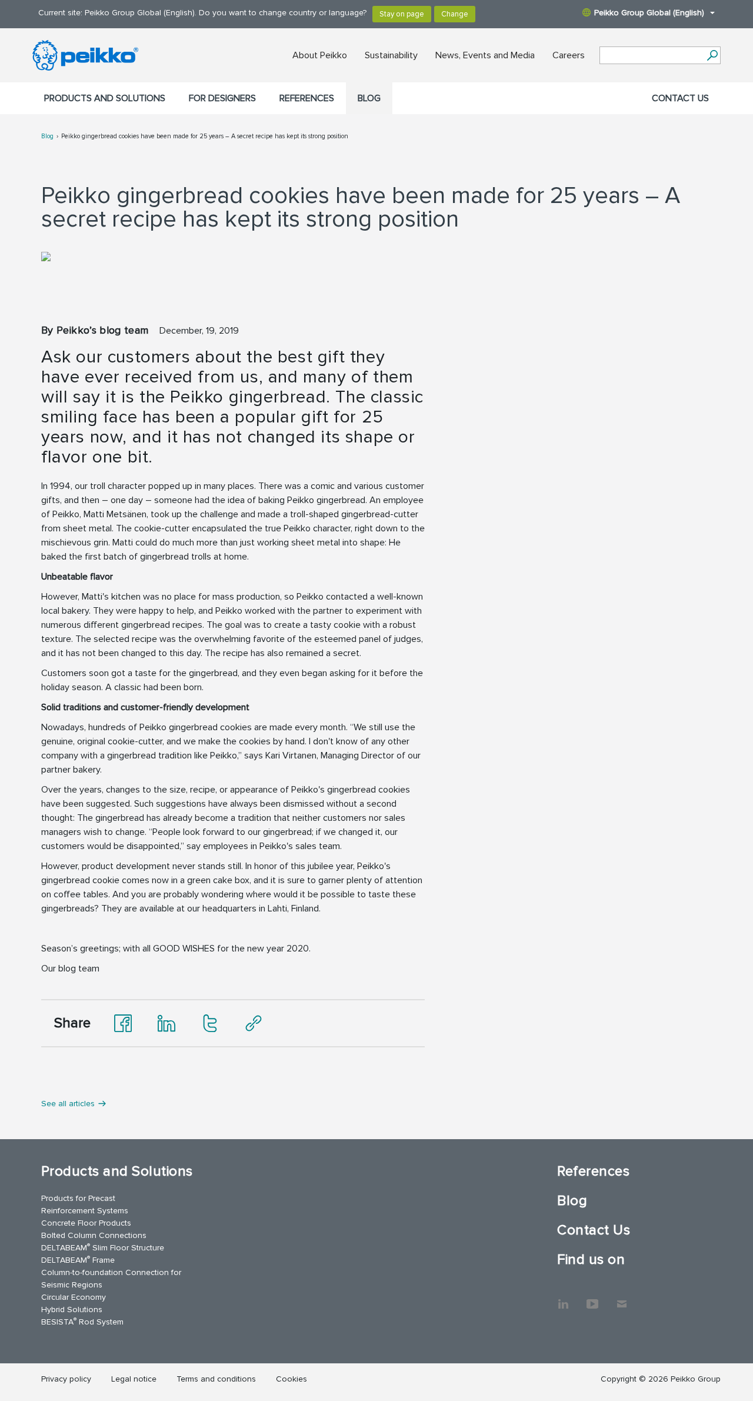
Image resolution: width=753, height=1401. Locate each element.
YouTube (592, 1298)
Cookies (291, 1379)
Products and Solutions (104, 98)
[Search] (712, 55)
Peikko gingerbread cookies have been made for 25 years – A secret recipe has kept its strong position (204, 136)
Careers (568, 55)
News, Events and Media (485, 55)
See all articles (68, 1104)
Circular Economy (73, 1297)
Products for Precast (78, 1198)
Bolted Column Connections (93, 1235)
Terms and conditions (216, 1379)
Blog (369, 98)
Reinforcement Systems (84, 1211)
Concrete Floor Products (86, 1223)
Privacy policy (66, 1379)
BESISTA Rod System (82, 1321)
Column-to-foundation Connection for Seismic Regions (111, 1278)
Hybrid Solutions (71, 1310)
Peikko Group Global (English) (649, 13)
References (306, 98)
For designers (222, 98)
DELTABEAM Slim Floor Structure (102, 1247)
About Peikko (319, 55)
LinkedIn (563, 1298)
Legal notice (133, 1379)
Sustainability (391, 55)
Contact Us (680, 98)
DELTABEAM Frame (78, 1259)
